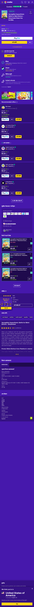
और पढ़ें (17, 354)
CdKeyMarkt (9, 181)
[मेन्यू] (2, 2)
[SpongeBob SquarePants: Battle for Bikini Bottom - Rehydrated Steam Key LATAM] (17, 245)
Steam (7, 69)
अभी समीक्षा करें (17, 305)
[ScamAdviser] (9, 224)
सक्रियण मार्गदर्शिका (9, 70)
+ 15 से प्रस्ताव (17, 47)
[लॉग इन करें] (32, 2)
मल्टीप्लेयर (12, 317)
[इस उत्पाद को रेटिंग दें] (6, 328)
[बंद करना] (32, 588)
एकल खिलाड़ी (5, 317)
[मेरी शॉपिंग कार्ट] (29, 2)
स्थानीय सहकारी (19, 317)
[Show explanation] (14, 127)
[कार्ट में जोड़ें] (30, 42)
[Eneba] (8, 2)
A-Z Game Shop (10, 125)
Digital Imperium (10, 147)
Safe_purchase (9, 164)
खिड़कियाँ (3, 418)
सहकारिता (26, 317)
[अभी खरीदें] (17, 38)
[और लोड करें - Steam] (3, 68)
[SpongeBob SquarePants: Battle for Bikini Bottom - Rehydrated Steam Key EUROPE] (17, 274)
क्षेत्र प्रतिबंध (8, 64)
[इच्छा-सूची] (25, 2)
